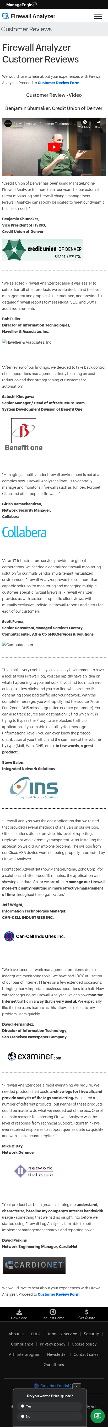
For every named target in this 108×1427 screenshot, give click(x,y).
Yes (28, 1406)
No (27, 1417)
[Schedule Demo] (97, 1416)
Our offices (54, 1365)
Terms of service (62, 1334)
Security (91, 1334)
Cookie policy (84, 1344)
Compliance (22, 1344)
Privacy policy (52, 1344)
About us (17, 1334)
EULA (36, 1334)
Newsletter (57, 1354)
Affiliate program (25, 1354)
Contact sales (86, 1354)
